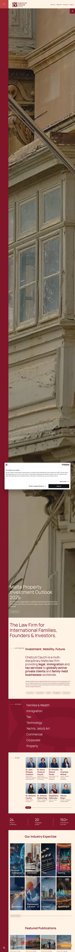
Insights (71, 4)
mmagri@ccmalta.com (66, 784)
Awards (48, 693)
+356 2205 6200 (31, 758)
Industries (65, 4)
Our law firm (30, 693)
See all (28, 807)
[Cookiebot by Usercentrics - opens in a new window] (63, 465)
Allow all (59, 486)
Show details (63, 481)
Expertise (58, 4)
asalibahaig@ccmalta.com (43, 784)
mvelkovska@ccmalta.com (55, 781)
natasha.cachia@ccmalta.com (31, 784)
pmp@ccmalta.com (55, 758)
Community (66, 693)
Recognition (56, 693)
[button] (67, 11)
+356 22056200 (43, 787)
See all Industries (15, 916)
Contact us (66, 945)
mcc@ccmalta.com (43, 758)
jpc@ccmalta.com (31, 755)
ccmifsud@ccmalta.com (66, 758)
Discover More (15, 611)
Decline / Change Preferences (36, 486)
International (39, 693)
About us (53, 4)
